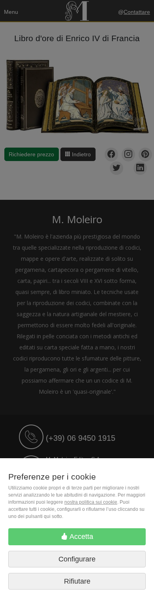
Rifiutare (77, 581)
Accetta (80, 537)
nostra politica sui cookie (90, 502)
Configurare (77, 559)
